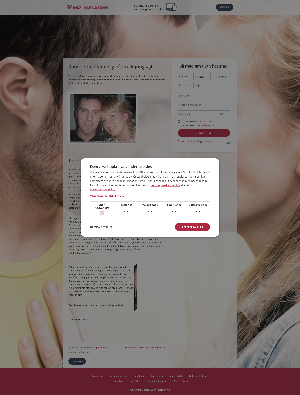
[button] (150, 195)
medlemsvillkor (170, 185)
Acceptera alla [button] (192, 227)
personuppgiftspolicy (102, 189)
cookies (155, 185)
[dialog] (150, 197)
